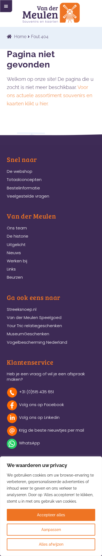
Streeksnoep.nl (21, 309)
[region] (51, 506)
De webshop (19, 171)
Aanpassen (51, 529)
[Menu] (6, 6)
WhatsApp (29, 443)
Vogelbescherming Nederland (37, 342)
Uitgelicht (16, 244)
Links (11, 269)
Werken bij (17, 261)
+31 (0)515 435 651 (36, 392)
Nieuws (14, 253)
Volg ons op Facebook (41, 404)
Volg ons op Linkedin (39, 417)
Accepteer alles (51, 515)
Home (20, 36)
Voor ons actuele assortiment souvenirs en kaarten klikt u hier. (49, 95)
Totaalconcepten (24, 179)
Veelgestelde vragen (28, 196)
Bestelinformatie (23, 188)
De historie (17, 236)
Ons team (17, 228)
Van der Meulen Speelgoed (34, 317)
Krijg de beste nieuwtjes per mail (51, 430)
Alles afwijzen (51, 544)
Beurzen (15, 277)
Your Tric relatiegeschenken (34, 325)
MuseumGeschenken (28, 334)
